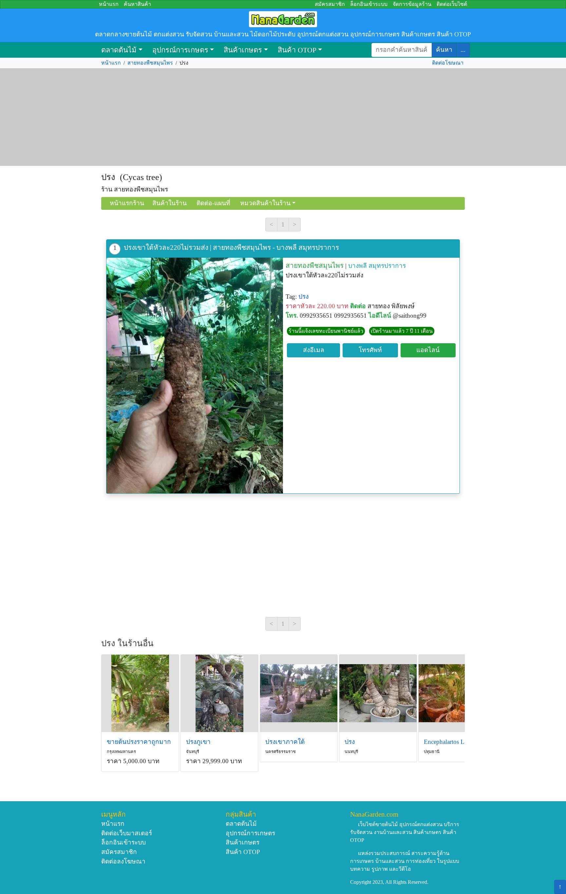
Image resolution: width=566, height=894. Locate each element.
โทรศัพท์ (370, 350)
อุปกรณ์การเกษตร (180, 50)
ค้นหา (444, 49)
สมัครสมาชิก (330, 4)
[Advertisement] (283, 117)
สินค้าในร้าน (169, 203)
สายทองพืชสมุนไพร (150, 63)
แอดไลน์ (428, 350)
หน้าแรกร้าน (127, 203)
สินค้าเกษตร (243, 50)
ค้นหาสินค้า (137, 4)
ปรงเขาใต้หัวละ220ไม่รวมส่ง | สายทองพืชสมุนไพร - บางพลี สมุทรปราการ (231, 247)
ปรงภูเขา (198, 741)
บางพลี (357, 265)
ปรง (304, 296)
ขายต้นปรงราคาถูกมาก (139, 741)
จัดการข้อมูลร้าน (412, 4)
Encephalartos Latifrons (453, 741)
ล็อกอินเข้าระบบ (368, 4)
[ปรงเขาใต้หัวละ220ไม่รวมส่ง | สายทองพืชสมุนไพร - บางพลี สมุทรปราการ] (194, 375)
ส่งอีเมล (313, 350)
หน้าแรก (109, 4)
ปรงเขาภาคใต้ (285, 741)
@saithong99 (409, 315)
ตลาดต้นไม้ (119, 50)
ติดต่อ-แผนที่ (213, 203)
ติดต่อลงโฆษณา (123, 861)
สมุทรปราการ (387, 265)
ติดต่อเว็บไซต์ (452, 4)
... (463, 49)
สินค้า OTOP (297, 50)
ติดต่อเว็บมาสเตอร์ (126, 833)
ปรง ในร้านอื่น (127, 643)
